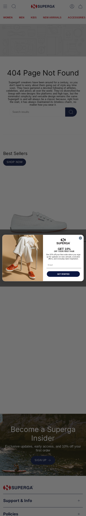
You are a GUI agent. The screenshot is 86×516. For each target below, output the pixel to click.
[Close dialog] (80, 238)
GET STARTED (63, 274)
